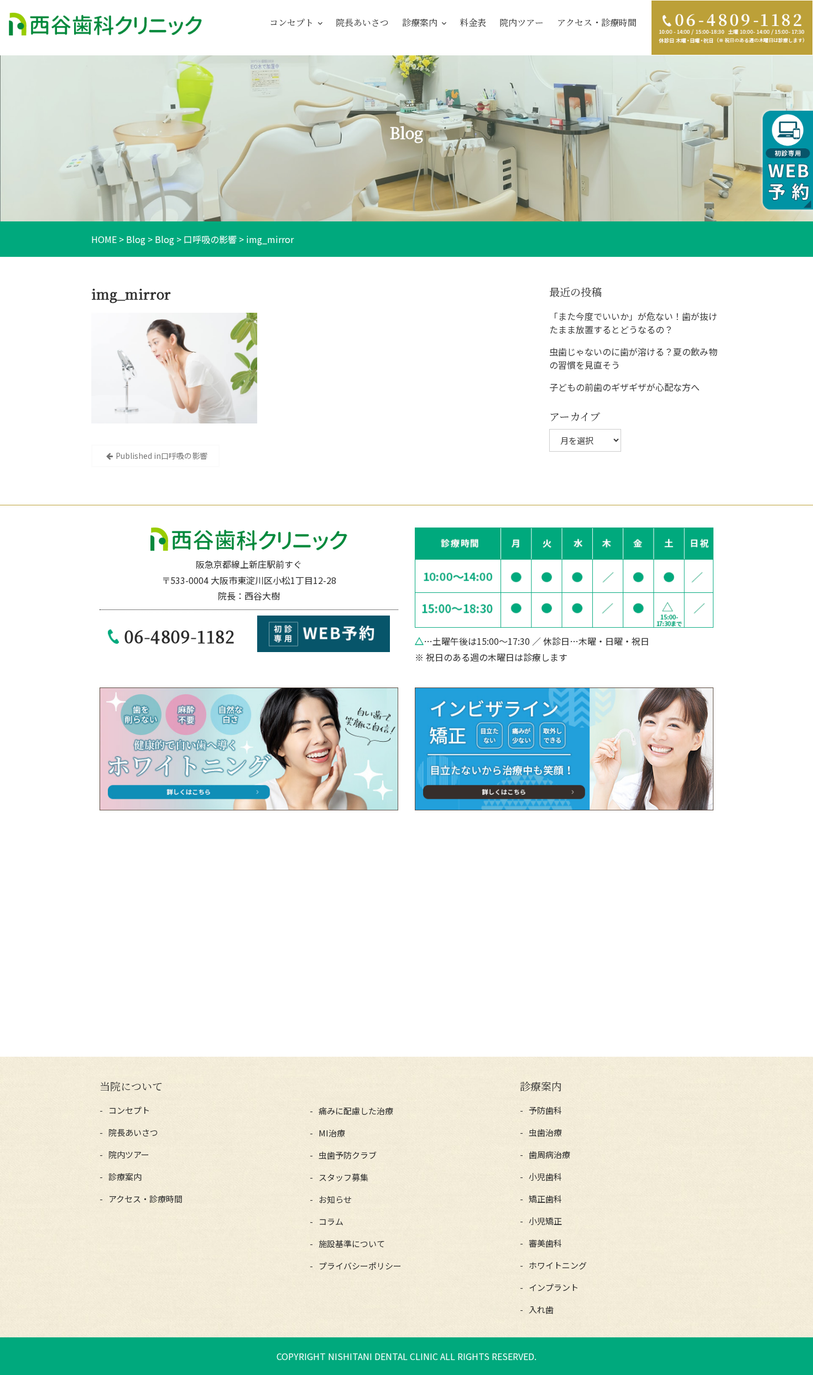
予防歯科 (545, 1110)
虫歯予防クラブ (348, 1155)
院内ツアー (521, 22)
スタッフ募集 (343, 1177)
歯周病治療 (549, 1154)
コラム (331, 1221)
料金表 (473, 22)
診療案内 (419, 22)
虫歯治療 (545, 1132)
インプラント (554, 1287)
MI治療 (332, 1133)
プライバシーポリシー (360, 1265)
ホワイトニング (558, 1265)
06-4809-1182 (179, 636)
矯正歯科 (545, 1199)
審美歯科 (545, 1243)
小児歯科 (545, 1176)
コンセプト (291, 22)
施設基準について (352, 1243)
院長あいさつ (362, 22)
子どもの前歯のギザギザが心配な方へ (624, 387)
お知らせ (335, 1199)
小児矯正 (545, 1221)
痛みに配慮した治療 (356, 1110)
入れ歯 (541, 1309)
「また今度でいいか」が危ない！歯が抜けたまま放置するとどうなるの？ (633, 322)
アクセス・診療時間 (597, 22)
